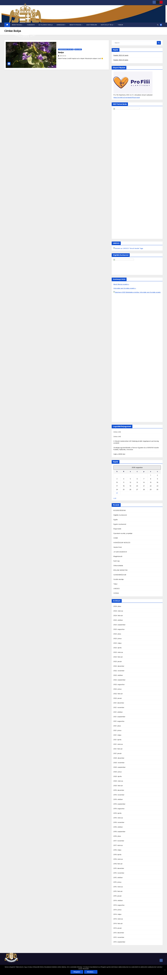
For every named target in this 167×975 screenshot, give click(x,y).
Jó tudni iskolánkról (120, 552)
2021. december (118, 703)
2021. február (118, 749)
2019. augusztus (118, 808)
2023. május (117, 643)
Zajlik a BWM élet (119, 454)
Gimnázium (61, 25)
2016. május (117, 850)
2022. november (118, 671)
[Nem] (165, 970)
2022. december (118, 666)
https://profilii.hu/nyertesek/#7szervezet (126, 97)
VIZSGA (116, 593)
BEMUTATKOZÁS (76, 25)
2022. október (118, 675)
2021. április (117, 739)
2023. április (117, 648)
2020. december (118, 758)
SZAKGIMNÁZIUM (119, 575)
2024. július (117, 606)
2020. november (119, 762)
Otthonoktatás (118, 565)
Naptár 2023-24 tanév (120, 55)
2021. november (118, 707)
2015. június (117, 882)
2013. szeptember (119, 942)
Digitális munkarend (120, 515)
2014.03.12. (63, 55)
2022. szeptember (119, 680)
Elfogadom (77, 972)
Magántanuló (117, 556)
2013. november (118, 937)
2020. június (117, 772)
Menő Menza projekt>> (121, 284)
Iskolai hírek (78, 49)
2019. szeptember (119, 804)
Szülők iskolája (118, 579)
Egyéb (115, 519)
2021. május (117, 735)
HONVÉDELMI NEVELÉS (121, 542)
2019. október (118, 799)
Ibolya (61, 52)
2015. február (118, 891)
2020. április (117, 776)
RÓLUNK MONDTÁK (120, 570)
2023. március (118, 652)
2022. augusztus (118, 684)
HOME (115, 538)
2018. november (118, 822)
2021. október (118, 712)
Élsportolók (117, 529)
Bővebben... (90, 972)
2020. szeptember (119, 767)
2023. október (118, 620)
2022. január (117, 698)
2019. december (118, 790)
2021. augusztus (118, 721)
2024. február (118, 615)
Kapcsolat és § (107, 25)
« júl (114, 498)
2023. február (118, 657)
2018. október (118, 827)
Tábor (120, 25)
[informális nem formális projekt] (137, 356)
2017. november (118, 841)
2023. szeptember (119, 625)
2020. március (118, 781)
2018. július (117, 836)
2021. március (118, 744)
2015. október (118, 877)
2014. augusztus (118, 905)
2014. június (117, 910)
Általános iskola (46, 25)
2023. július (117, 634)
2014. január (117, 928)
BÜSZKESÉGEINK (119, 510)
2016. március (118, 859)
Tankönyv (31, 25)
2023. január (117, 661)
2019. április (117, 813)
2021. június (117, 730)
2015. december (118, 868)
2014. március (118, 919)
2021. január (117, 753)
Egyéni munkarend (119, 524)
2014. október (118, 900)
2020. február (118, 785)
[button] (157, 25)
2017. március (118, 845)
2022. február (118, 694)
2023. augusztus (118, 629)
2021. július (117, 726)
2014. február (118, 923)
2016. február (118, 864)
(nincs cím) (117, 432)
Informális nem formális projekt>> (124, 288)
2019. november (118, 795)
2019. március (118, 818)
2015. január (117, 896)
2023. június (117, 638)
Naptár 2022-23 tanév (120, 60)
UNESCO (116, 588)
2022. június (117, 689)
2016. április (117, 854)
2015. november (118, 873)
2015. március (118, 887)
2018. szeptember (119, 831)
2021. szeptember (119, 717)
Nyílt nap (116, 561)
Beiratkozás (17, 25)
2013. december (118, 933)
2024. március (118, 611)
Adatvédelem (91, 25)
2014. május (117, 914)
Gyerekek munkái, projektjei (66, 49)
